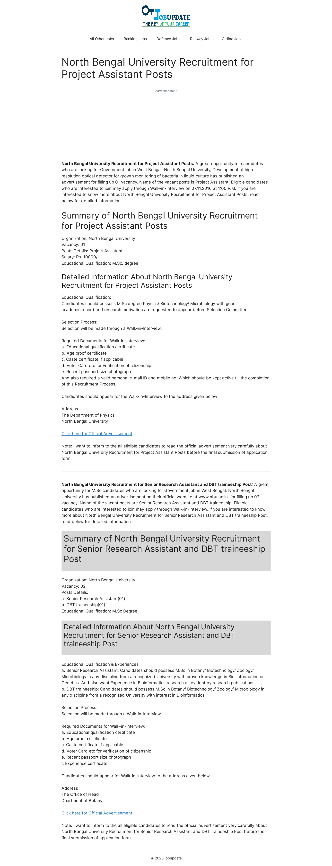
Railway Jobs (201, 38)
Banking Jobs (135, 38)
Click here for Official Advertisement (96, 433)
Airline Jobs (232, 38)
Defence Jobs (168, 38)
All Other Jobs (102, 38)
